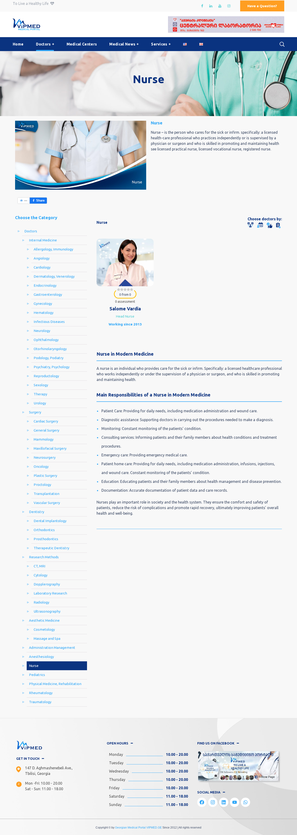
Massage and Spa (47, 638)
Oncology (41, 466)
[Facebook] (202, 802)
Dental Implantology (50, 521)
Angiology (41, 258)
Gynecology (43, 303)
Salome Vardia (125, 308)
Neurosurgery (44, 457)
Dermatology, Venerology (54, 276)
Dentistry (36, 512)
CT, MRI (39, 566)
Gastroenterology (48, 294)
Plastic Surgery (45, 476)
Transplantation (46, 494)
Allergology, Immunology (53, 249)
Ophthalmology (46, 340)
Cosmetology (44, 629)
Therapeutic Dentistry (51, 548)
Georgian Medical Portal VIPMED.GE (138, 827)
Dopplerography (47, 584)
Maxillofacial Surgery (50, 448)
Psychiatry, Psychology (51, 367)
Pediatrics (37, 675)
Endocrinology (45, 285)
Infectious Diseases (49, 322)
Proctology (42, 485)
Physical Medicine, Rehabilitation (55, 684)
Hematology (43, 313)
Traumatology (40, 702)
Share (40, 200)
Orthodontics (44, 530)
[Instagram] (212, 802)
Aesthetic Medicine (44, 620)
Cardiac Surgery (46, 421)
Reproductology (46, 376)
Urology (40, 403)
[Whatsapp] (245, 802)
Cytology (40, 575)
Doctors (30, 231)
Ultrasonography (47, 611)
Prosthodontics (46, 539)
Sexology (41, 385)
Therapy (40, 394)
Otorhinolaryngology (50, 349)
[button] (262, 5)
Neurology (42, 331)
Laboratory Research (50, 593)
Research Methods (44, 557)
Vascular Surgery (47, 503)
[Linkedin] (223, 802)
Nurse (34, 666)
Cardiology (42, 267)
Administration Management (52, 648)
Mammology (43, 439)
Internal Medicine (43, 240)
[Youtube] (234, 802)
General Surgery (46, 430)
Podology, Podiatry (48, 358)
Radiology (41, 602)
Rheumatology (40, 693)
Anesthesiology (41, 657)
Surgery (35, 412)
